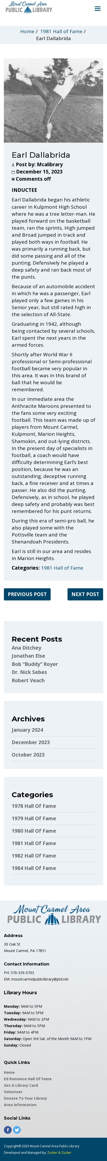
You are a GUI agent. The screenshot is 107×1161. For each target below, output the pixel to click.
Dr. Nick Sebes (29, 672)
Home (27, 31)
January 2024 (27, 730)
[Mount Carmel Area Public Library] (28, 6)
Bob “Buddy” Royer (35, 664)
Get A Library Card (21, 1085)
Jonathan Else (28, 655)
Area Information (20, 1104)
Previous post (27, 594)
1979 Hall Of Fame (34, 818)
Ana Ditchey (26, 647)
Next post (85, 594)
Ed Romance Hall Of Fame (28, 1078)
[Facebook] (8, 1130)
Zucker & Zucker (59, 1152)
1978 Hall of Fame (34, 806)
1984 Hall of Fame (34, 868)
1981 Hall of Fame (61, 31)
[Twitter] (17, 1130)
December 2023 (31, 742)
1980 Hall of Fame (34, 831)
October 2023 (28, 754)
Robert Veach (28, 680)
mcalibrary (50, 164)
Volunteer (13, 1091)
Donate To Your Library (25, 1098)
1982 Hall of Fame (34, 855)
